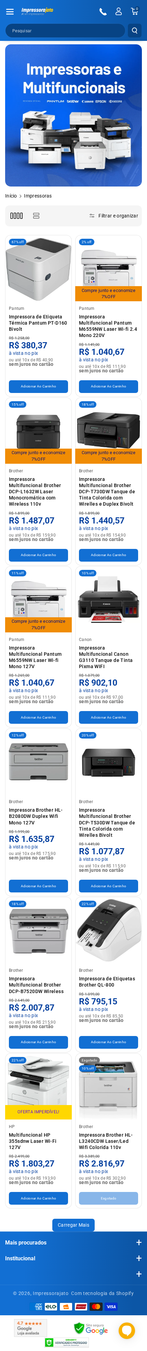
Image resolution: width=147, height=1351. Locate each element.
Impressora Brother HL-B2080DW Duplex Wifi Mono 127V (36, 816)
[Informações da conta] (118, 11)
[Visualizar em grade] (16, 216)
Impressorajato (51, 1293)
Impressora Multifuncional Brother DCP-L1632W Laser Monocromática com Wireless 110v (35, 491)
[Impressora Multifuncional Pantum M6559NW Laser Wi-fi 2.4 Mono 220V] (109, 268)
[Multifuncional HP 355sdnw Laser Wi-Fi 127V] (38, 1087)
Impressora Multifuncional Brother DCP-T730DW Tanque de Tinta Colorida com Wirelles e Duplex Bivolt (107, 491)
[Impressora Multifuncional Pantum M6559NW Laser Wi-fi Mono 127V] (38, 599)
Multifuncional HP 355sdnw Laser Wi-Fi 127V (33, 1141)
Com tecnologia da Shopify (102, 1293)
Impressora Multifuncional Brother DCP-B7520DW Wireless (36, 985)
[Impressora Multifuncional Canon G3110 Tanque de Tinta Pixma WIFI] (109, 599)
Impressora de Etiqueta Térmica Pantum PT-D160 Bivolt (38, 323)
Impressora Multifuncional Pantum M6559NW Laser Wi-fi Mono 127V (35, 657)
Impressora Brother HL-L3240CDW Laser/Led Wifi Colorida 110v (106, 1141)
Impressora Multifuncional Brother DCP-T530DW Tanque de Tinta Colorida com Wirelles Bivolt (107, 822)
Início (11, 196)
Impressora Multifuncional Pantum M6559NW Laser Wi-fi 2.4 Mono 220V (108, 326)
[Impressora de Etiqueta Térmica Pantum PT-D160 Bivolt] (38, 268)
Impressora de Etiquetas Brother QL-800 (107, 982)
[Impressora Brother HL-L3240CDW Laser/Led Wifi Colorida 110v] (109, 1087)
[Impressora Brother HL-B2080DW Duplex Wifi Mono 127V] (38, 762)
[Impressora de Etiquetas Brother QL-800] (109, 930)
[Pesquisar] (135, 30)
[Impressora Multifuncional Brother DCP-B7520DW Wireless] (38, 930)
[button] (9, 11)
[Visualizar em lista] (36, 216)
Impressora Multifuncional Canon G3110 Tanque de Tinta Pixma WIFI (106, 657)
